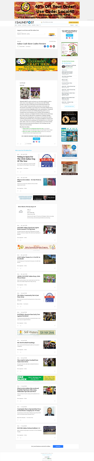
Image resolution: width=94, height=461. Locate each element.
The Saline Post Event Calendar (68, 61)
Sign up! (36, 138)
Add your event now (69, 106)
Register (72, 25)
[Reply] (21, 143)
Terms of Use (44, 460)
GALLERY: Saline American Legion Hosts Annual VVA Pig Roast (28, 228)
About (37, 25)
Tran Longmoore (20, 188)
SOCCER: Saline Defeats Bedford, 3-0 (28, 428)
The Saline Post (29, 417)
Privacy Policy (49, 460)
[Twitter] (48, 46)
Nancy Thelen (20, 168)
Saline (18, 154)
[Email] (54, 46)
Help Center (49, 454)
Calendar (19, 25)
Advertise (34, 25)
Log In (76, 25)
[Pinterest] (51, 46)
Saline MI (19, 41)
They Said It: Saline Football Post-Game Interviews (28, 361)
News (16, 25)
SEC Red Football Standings (26, 342)
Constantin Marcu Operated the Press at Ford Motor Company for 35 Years (29, 409)
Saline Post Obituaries (21, 417)
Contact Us (44, 454)
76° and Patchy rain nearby (48, 22)
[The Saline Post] (24, 22)
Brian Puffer (22, 46)
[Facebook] (45, 46)
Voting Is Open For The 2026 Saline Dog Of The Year (26, 159)
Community (24, 25)
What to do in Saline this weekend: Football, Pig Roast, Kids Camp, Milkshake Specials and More (28, 390)
